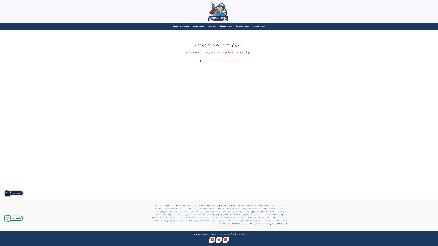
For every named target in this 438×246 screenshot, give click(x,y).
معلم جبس (245, 209)
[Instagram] (212, 240)
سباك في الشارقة (198, 206)
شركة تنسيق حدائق (273, 209)
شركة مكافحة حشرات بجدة (271, 215)
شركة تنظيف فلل (258, 209)
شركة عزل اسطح (219, 221)
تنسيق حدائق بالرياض (251, 215)
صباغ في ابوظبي (280, 221)
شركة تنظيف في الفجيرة (226, 212)
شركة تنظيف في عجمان (232, 215)
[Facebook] (226, 240)
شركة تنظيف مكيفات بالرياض (171, 212)
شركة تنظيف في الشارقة (240, 218)
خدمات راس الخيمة (181, 26)
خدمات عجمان (198, 26)
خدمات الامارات (259, 26)
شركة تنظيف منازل (225, 224)
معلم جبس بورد (187, 221)
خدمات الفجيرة (226, 26)
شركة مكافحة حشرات (262, 206)
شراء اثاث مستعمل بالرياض (208, 218)
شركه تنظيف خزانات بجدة (185, 218)
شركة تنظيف (234, 209)
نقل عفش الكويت (245, 221)
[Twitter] (219, 240)
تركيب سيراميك (186, 209)
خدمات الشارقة (242, 26)
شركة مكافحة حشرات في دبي (204, 209)
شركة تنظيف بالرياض (203, 221)
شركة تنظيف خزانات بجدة (194, 212)
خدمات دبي (212, 26)
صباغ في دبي (187, 215)
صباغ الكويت (264, 224)
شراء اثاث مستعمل (279, 206)
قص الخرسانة (184, 206)
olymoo (197, 234)
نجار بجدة (237, 224)
